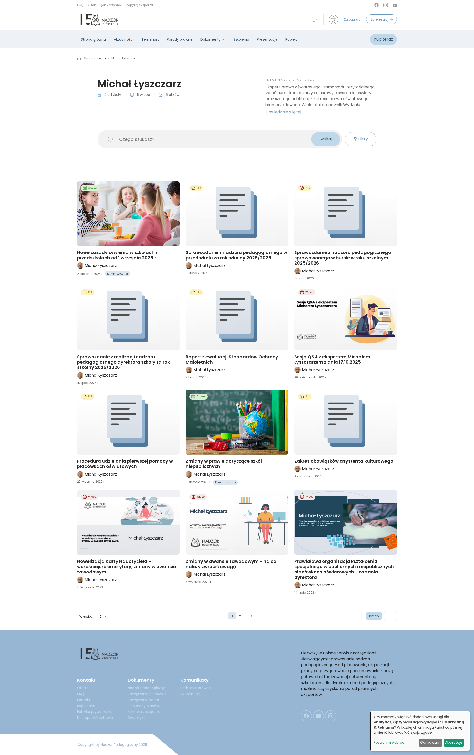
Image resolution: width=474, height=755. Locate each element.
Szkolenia (241, 39)
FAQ (80, 5)
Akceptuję (453, 742)
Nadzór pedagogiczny (146, 688)
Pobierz (291, 39)
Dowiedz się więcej (283, 112)
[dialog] (419, 731)
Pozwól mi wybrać (389, 742)
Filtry (363, 139)
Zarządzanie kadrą (143, 699)
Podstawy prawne (195, 688)
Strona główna (93, 39)
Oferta (83, 688)
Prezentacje (267, 39)
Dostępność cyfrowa (95, 717)
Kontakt (83, 699)
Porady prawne (180, 39)
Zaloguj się (352, 19)
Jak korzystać (111, 5)
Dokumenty (210, 39)
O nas (92, 5)
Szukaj (326, 139)
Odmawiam (430, 742)
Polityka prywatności (94, 711)
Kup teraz (383, 39)
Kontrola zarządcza (144, 711)
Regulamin (86, 705)
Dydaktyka (137, 717)
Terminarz (150, 39)
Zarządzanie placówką (147, 693)
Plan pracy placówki (144, 705)
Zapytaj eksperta (139, 5)
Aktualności (124, 39)
